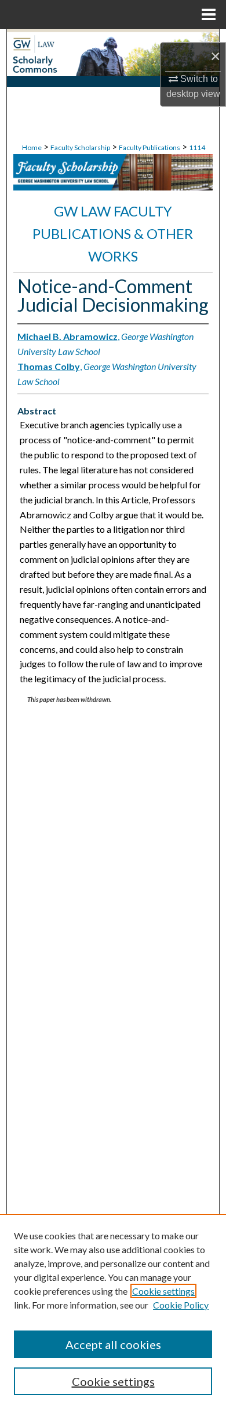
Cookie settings (163, 1290)
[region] (113, 1311)
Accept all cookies (113, 1344)
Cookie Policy (181, 1304)
